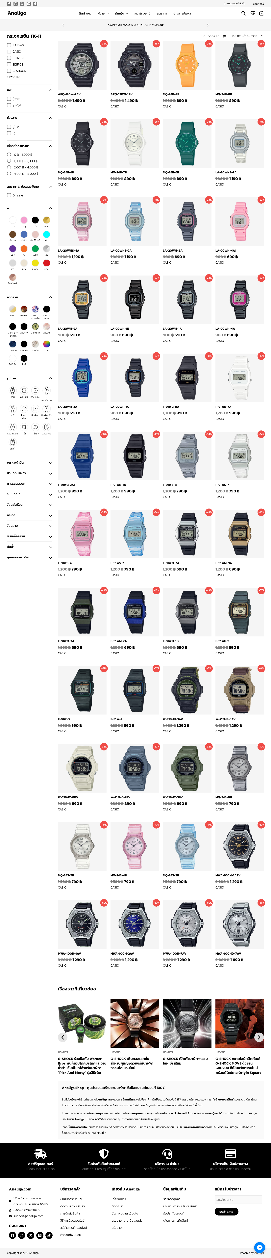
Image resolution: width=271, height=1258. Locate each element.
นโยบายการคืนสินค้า (176, 1220)
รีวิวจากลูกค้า (171, 1199)
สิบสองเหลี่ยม (23, 417)
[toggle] (50, 89)
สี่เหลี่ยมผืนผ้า (46, 417)
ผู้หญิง (16, 105)
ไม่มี (24, 364)
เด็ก (14, 133)
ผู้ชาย (15, 98)
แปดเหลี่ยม (12, 433)
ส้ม (24, 255)
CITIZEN (18, 58)
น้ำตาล (13, 240)
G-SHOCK (19, 70)
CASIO (16, 51)
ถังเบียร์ (24, 397)
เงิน (46, 255)
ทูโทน (12, 315)
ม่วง (13, 255)
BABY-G (18, 45)
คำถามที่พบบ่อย (70, 1234)
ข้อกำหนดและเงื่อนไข (125, 1213)
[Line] (29, 4)
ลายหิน (35, 350)
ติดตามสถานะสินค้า (72, 1206)
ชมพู (24, 226)
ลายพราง (35, 333)
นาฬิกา (63, 1052)
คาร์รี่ (24, 433)
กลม (13, 397)
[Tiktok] (35, 4)
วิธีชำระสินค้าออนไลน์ (73, 1227)
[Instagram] (15, 4)
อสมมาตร (46, 433)
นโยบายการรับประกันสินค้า (180, 1206)
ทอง (46, 226)
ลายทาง (24, 333)
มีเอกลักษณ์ (46, 398)
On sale (17, 195)
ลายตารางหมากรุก (13, 334)
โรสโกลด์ (12, 283)
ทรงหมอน (35, 397)
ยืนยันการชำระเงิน (71, 1199)
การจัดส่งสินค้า (70, 1213)
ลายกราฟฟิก (35, 316)
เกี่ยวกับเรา (119, 1199)
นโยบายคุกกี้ (120, 1227)
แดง (46, 269)
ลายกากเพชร (46, 316)
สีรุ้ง (47, 350)
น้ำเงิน (24, 240)
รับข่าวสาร (226, 1211)
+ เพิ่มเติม (13, 76)
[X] (22, 4)
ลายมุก (46, 333)
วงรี (12, 415)
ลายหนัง (24, 350)
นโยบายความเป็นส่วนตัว (127, 1220)
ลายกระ (24, 315)
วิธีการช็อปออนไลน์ (72, 1220)
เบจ (24, 269)
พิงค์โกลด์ (35, 240)
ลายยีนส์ (13, 350)
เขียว (35, 255)
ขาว (12, 226)
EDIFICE (17, 64)
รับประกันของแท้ (173, 1213)
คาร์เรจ (35, 433)
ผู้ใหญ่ (16, 127)
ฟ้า (46, 240)
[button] (234, 3)
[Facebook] (9, 4)
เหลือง (35, 269)
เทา (12, 269)
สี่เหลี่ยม (35, 415)
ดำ (35, 226)
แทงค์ (12, 449)
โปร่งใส (12, 364)
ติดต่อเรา (117, 1206)
